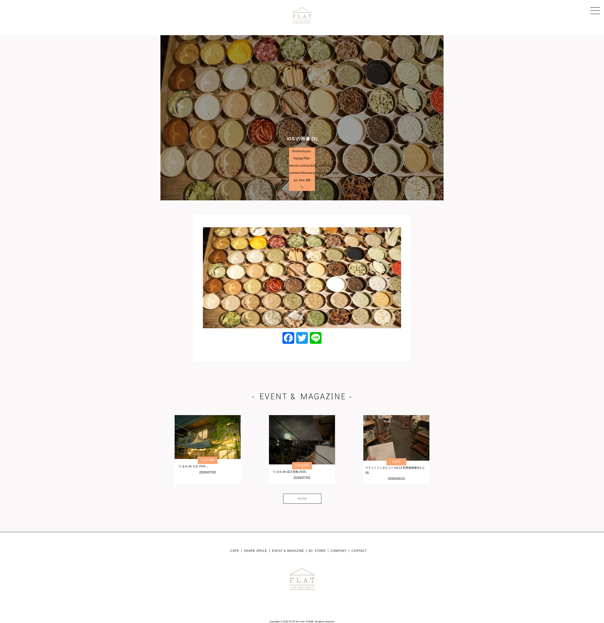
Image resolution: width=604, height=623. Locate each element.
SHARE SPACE (255, 550)
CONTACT (359, 550)
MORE (302, 499)
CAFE (234, 550)
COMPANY (339, 550)
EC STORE (317, 550)
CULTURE (207, 460)
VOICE (396, 461)
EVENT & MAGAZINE (288, 550)
